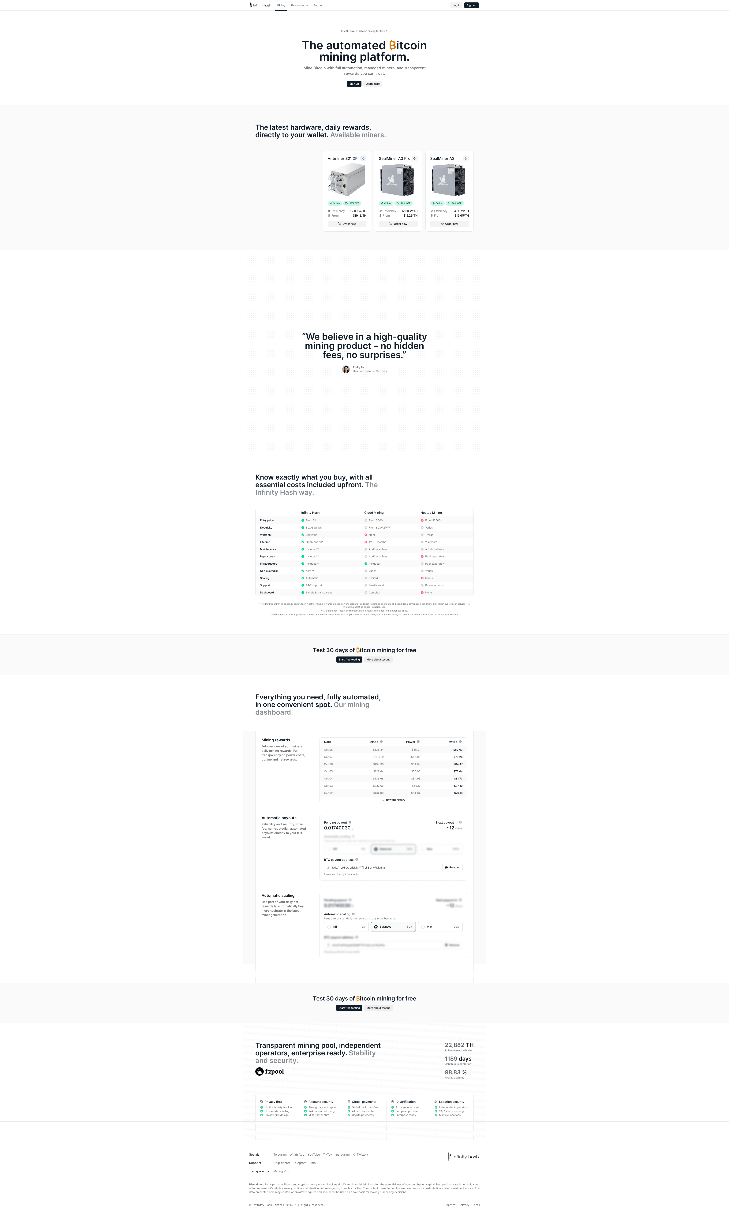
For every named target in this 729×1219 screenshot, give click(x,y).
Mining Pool (281, 1171)
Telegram (280, 1154)
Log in (456, 5)
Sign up (471, 5)
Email (313, 1163)
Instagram (342, 1154)
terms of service (457, 603)
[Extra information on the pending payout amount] (350, 822)
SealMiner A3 (442, 158)
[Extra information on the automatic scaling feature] (353, 836)
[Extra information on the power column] (418, 741)
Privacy (464, 1204)
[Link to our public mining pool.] (269, 1071)
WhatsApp (297, 1154)
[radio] (346, 849)
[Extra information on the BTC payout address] (356, 859)
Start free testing (349, 659)
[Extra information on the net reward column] (460, 741)
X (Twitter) (360, 1154)
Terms (476, 1204)
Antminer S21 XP (343, 158)
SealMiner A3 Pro (394, 158)
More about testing (379, 659)
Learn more (373, 83)
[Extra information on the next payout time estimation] (460, 822)
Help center (281, 1163)
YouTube (314, 1154)
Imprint (450, 1204)
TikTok (327, 1154)
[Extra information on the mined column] (381, 741)
